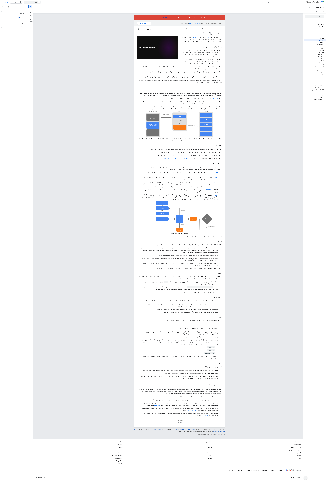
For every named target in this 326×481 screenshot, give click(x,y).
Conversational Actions (315, 7)
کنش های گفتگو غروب (260, 2)
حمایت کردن (271, 2)
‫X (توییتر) (209, 455)
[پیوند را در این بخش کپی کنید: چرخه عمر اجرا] (210, 164)
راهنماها (322, 11)
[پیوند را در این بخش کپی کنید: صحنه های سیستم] (206, 385)
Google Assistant (204, 29)
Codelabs (309, 11)
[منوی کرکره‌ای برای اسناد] (283, 2)
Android (120, 444)
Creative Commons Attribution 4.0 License (185, 429)
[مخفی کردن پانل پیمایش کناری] (305, 478)
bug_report (8, 7)
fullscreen (5, 7)
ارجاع (316, 11)
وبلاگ (210, 444)
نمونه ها (301, 11)
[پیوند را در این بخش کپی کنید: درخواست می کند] (211, 317)
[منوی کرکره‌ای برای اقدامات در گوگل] (291, 2)
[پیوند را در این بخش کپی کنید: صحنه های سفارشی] (205, 89)
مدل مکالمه (195, 37)
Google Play (119, 461)
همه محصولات (231, 470)
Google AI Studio (117, 452)
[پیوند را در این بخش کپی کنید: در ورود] (216, 241)
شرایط (299, 477)
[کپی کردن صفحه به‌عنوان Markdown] (203, 33)
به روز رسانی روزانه (192, 410)
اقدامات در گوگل (297, 2)
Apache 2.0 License (156, 429)
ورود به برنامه (5, 2)
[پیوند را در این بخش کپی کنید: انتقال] (216, 363)
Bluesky (210, 447)
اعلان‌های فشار (204, 415)
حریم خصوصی (293, 477)
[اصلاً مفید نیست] (138, 29)
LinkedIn (209, 452)
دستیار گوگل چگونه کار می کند (294, 450)
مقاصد (209, 37)
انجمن (278, 2)
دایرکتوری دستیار (297, 452)
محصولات (212, 29)
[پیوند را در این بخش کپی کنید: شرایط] (216, 273)
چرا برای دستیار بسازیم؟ (296, 447)
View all (120, 463)
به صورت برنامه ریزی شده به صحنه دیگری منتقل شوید (174, 158)
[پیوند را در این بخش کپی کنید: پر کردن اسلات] (212, 297)
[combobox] (32, 2)
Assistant (317, 2)
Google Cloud (118, 458)
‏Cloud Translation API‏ (195, 23)
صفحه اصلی (219, 29)
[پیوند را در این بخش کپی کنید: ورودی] (216, 325)
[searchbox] (314, 16)
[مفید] (141, 29)
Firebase (120, 450)
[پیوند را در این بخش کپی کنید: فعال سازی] (213, 146)
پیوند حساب (157, 405)
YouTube (209, 458)
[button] (315, 38)
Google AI (240, 470)
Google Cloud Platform (253, 470)
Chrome (120, 447)
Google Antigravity (117, 455)
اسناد (286, 2)
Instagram (209, 450)
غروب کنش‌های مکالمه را (164, 17)
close (3, 7)
